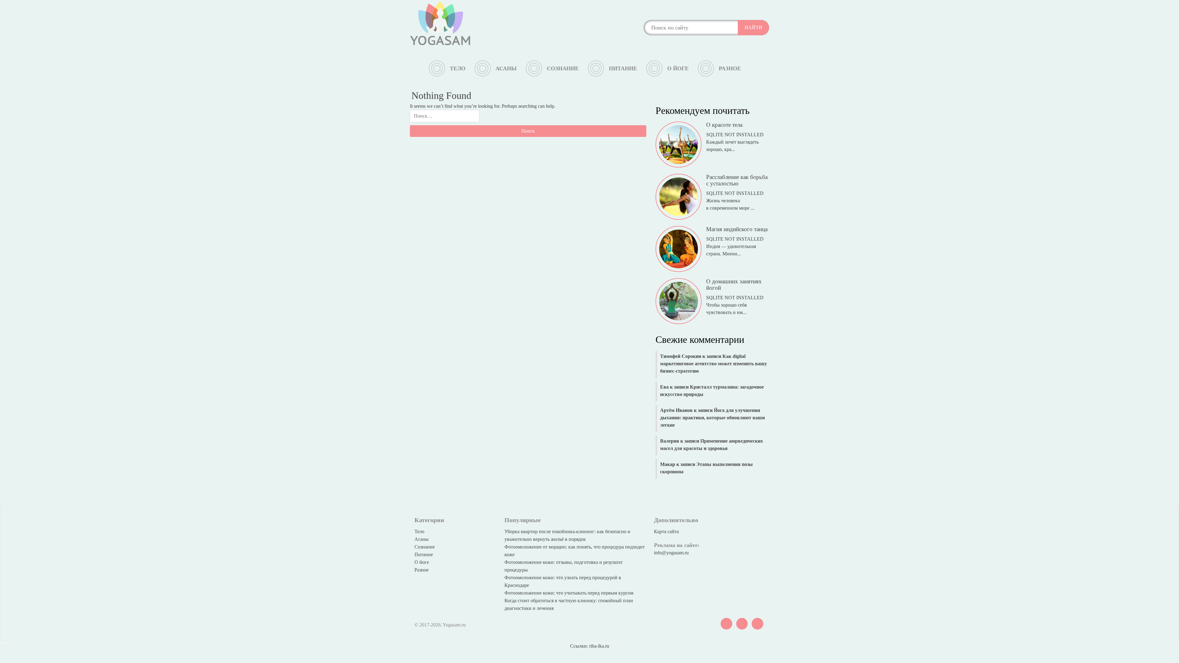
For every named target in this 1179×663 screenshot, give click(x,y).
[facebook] (757, 623)
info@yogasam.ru (671, 552)
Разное (730, 68)
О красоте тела (724, 125)
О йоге (678, 68)
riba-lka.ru (599, 646)
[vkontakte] (726, 623)
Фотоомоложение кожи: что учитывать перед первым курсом (568, 592)
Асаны (506, 68)
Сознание (563, 68)
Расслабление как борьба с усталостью (737, 180)
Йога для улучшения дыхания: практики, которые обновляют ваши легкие (712, 418)
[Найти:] (444, 117)
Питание (623, 68)
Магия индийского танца (737, 229)
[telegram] (742, 623)
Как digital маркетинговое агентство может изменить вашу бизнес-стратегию (713, 364)
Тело (457, 68)
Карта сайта (666, 531)
